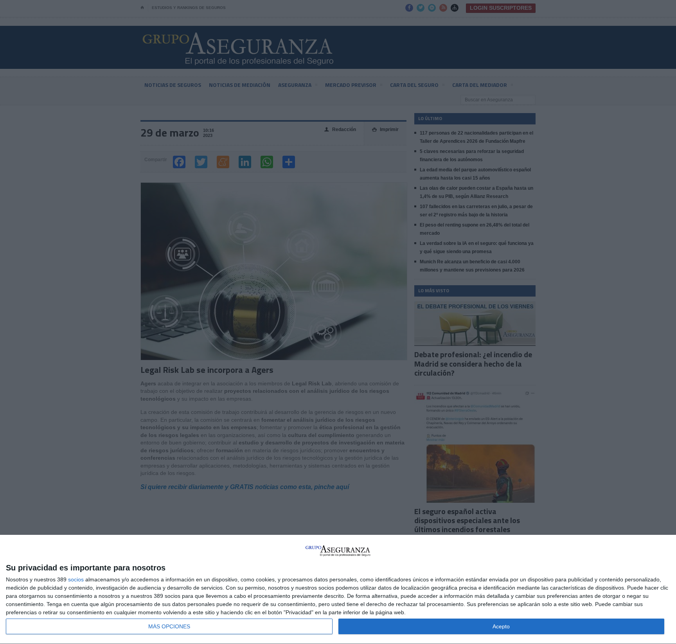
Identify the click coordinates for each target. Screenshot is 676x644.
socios (76, 579)
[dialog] (338, 589)
